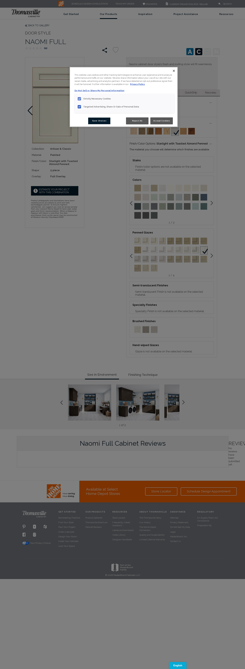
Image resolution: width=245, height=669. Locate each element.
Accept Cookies (161, 121)
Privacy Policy (137, 84)
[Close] (174, 70)
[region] (124, 97)
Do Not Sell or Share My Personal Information (99, 90)
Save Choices (99, 121)
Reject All (137, 121)
